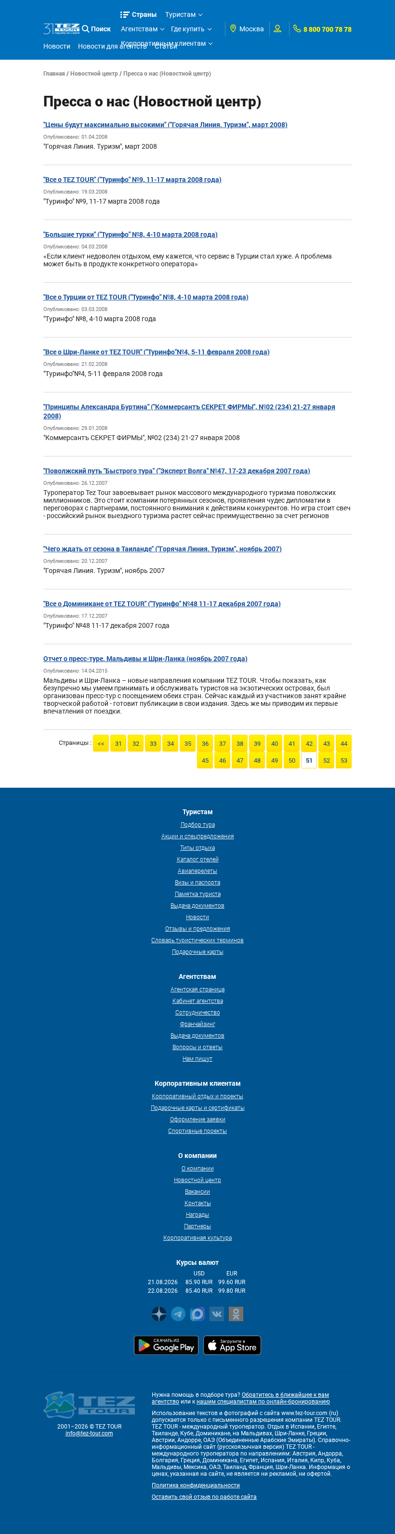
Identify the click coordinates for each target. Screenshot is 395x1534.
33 (153, 743)
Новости (197, 917)
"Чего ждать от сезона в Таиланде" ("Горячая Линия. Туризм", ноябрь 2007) (162, 548)
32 (135, 743)
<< (101, 743)
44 (344, 743)
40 (274, 743)
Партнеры (197, 1226)
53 (344, 760)
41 (292, 743)
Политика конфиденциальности (196, 1485)
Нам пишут (197, 1058)
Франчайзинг (197, 1023)
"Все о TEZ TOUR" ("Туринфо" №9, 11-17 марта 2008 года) (132, 179)
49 (274, 760)
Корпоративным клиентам (163, 43)
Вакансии (197, 1191)
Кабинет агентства (197, 1000)
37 (222, 743)
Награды (197, 1214)
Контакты (197, 1203)
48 (257, 760)
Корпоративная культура (197, 1237)
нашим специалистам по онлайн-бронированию (263, 1401)
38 (240, 743)
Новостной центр (94, 73)
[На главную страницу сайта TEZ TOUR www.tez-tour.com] (61, 29)
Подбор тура (198, 824)
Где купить (188, 29)
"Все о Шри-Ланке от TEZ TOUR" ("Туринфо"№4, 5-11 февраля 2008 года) (156, 351)
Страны (144, 14)
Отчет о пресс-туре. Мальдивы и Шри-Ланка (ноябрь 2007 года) (145, 658)
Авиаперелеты (197, 870)
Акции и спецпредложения (197, 836)
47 (240, 760)
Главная (54, 73)
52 (326, 760)
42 (309, 743)
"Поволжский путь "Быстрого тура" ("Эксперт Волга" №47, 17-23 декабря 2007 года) (176, 470)
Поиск (101, 28)
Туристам (180, 14)
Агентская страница (197, 989)
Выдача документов (197, 905)
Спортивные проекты (197, 1130)
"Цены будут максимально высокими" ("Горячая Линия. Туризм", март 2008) (165, 124)
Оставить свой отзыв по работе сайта (204, 1497)
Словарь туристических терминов (197, 940)
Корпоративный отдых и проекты (197, 1096)
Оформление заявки (197, 1119)
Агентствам (139, 29)
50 (292, 760)
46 (222, 760)
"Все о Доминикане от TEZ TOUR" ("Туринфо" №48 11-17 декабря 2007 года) (162, 603)
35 (187, 743)
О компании (198, 1168)
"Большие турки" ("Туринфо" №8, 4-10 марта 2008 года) (130, 234)
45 (205, 760)
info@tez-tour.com (89, 1433)
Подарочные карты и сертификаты (198, 1107)
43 (326, 743)
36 (205, 743)
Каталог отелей (198, 859)
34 (170, 743)
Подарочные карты (198, 951)
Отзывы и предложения (197, 928)
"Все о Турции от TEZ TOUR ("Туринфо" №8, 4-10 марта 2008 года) (146, 296)
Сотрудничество (197, 1012)
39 (257, 743)
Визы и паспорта (197, 882)
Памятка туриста (198, 893)
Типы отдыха (197, 847)
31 (118, 743)
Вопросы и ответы (197, 1047)
